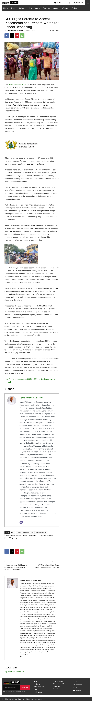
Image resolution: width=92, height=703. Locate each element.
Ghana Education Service (18, 84)
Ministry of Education (29, 535)
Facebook (79, 681)
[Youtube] (73, 690)
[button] (69, 2)
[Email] (21, 522)
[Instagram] (73, 684)
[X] (12, 35)
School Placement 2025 (46, 535)
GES (32, 532)
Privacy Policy (21, 691)
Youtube (78, 690)
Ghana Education (41, 532)
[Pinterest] (17, 35)
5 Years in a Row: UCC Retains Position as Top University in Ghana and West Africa (15, 567)
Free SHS (26, 532)
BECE (12, 532)
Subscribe (25, 687)
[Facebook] (6, 35)
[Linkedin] (22, 656)
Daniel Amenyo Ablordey (15, 30)
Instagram (79, 684)
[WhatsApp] (22, 35)
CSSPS (19, 532)
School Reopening (11, 538)
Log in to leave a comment (14, 672)
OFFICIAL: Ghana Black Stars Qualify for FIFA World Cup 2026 (47, 566)
